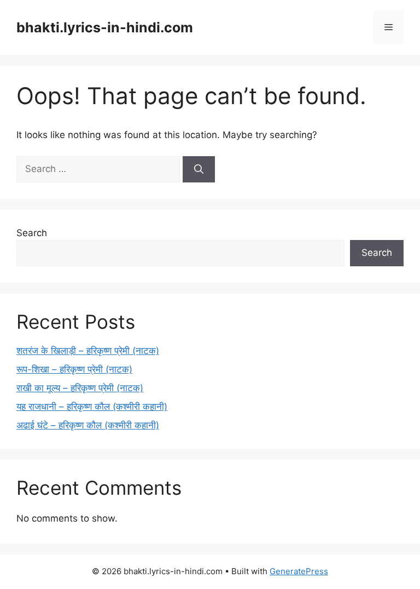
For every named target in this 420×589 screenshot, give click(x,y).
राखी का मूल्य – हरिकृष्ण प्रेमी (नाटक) (79, 387)
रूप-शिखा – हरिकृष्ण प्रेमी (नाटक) (74, 369)
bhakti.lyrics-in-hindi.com (104, 27)
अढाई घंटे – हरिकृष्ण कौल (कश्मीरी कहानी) (87, 425)
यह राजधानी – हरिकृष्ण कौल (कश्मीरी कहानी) (91, 406)
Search (31, 232)
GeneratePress (299, 571)
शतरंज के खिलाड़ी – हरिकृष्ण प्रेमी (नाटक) (87, 350)
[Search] (199, 169)
